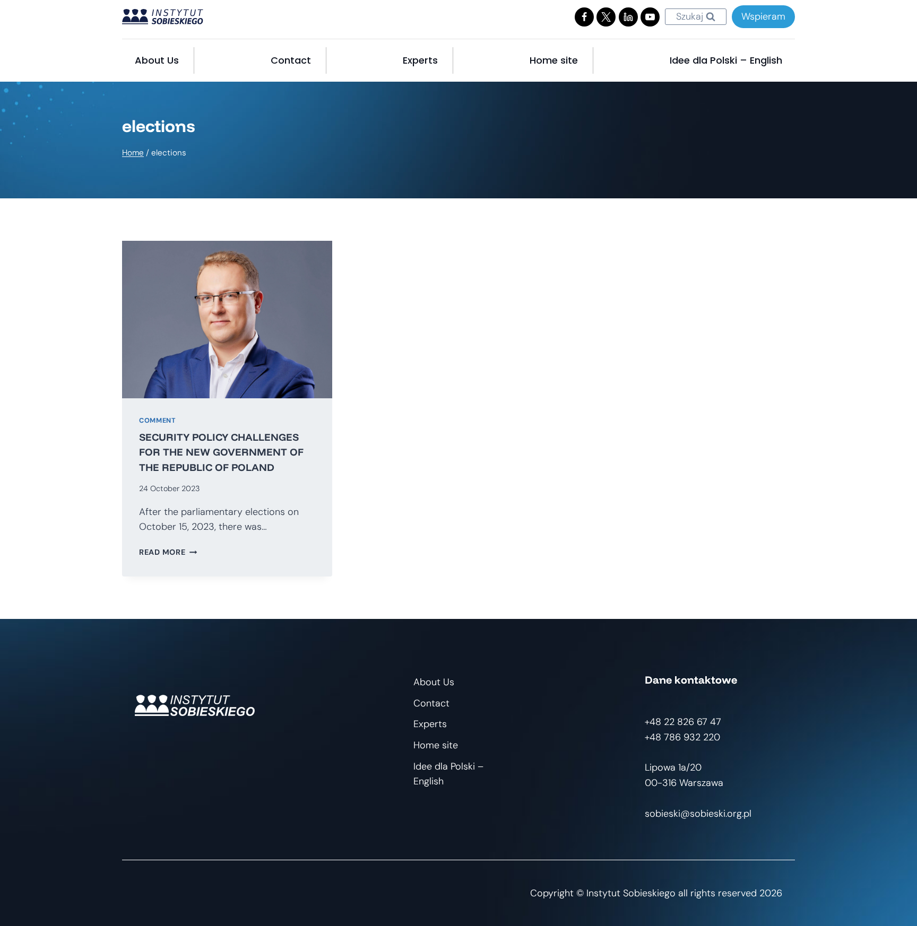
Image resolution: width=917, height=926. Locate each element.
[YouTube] (650, 17)
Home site (554, 60)
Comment (157, 420)
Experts (420, 60)
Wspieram (763, 16)
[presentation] (227, 319)
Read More (168, 552)
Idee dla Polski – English (726, 60)
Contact (291, 60)
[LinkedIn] (628, 17)
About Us (157, 60)
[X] (606, 17)
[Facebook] (584, 17)
